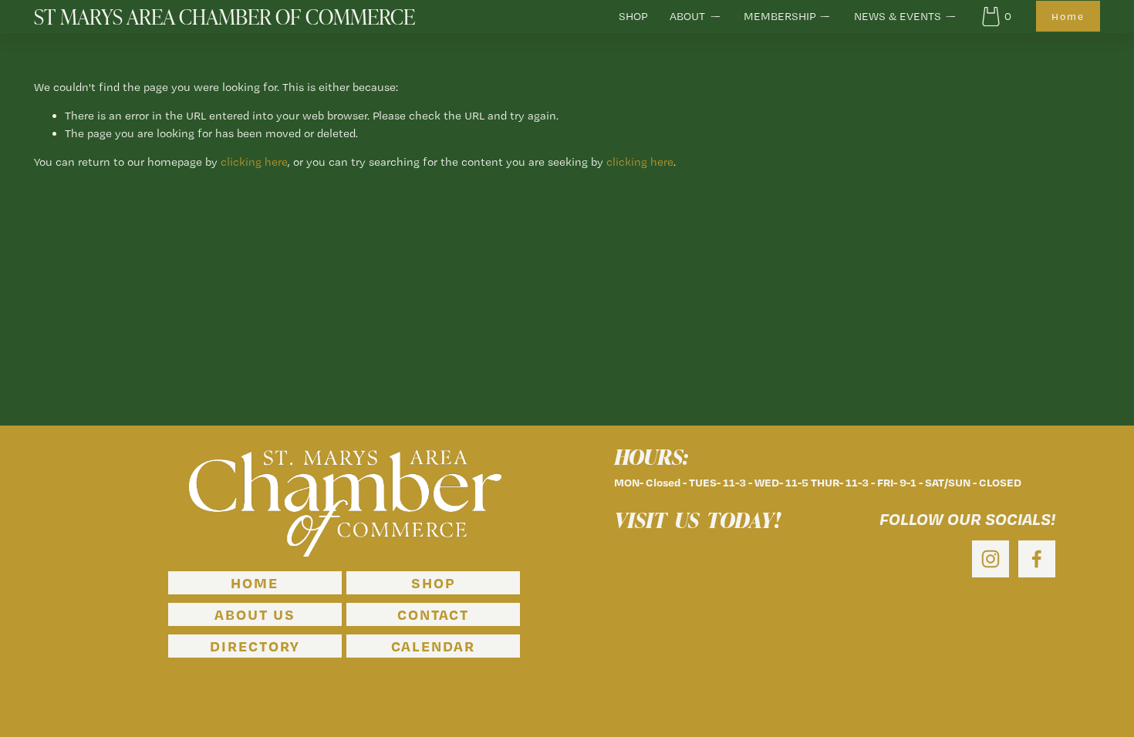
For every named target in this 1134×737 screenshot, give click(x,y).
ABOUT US (254, 614)
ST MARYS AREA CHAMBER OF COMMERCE (224, 16)
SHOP (633, 16)
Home (1068, 16)
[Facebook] (1036, 558)
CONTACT (433, 614)
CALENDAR (433, 646)
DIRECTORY (254, 646)
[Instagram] (990, 558)
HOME (254, 583)
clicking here (254, 162)
